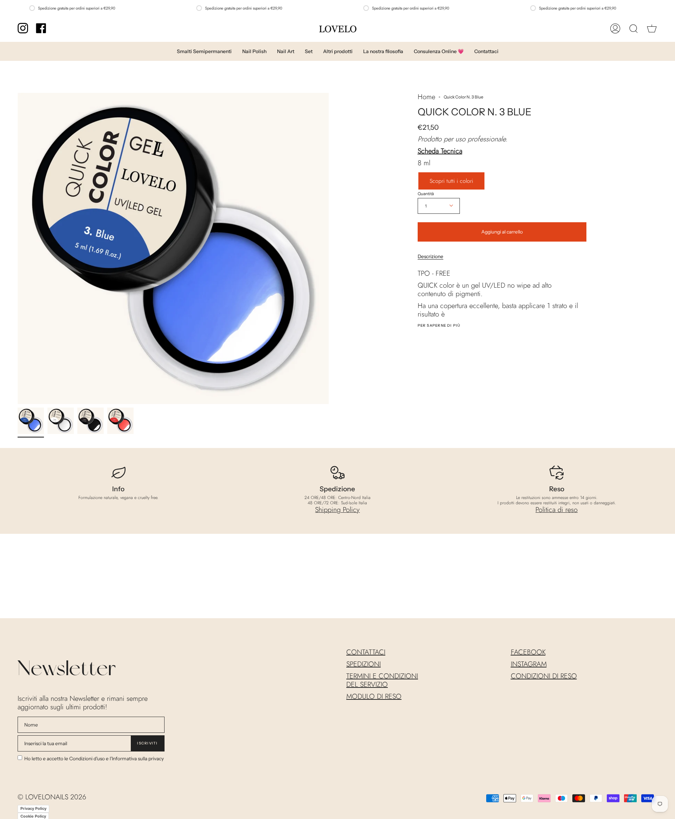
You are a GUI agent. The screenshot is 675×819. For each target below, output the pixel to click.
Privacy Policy (33, 808)
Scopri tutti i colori (451, 181)
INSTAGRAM (529, 664)
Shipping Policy (337, 510)
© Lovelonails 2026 (52, 797)
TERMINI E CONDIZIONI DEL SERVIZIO (382, 680)
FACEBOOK (528, 652)
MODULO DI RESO (373, 696)
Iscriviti (147, 743)
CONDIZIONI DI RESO (544, 676)
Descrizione (430, 256)
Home (426, 97)
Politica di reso (556, 510)
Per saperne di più (439, 325)
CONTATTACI (365, 652)
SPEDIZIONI (363, 664)
